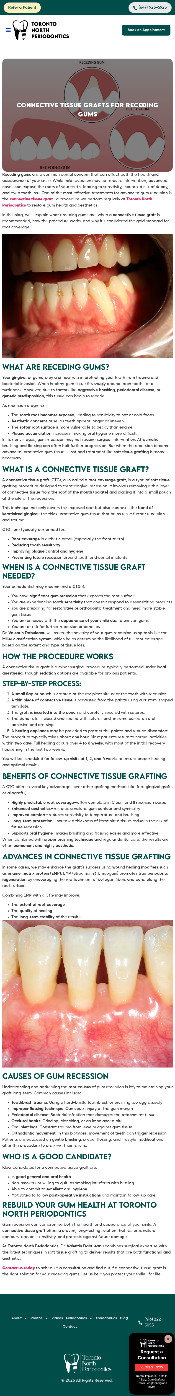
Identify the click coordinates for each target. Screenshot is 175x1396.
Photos (36, 1318)
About (16, 1318)
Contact (70, 1327)
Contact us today (18, 1268)
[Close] (168, 1339)
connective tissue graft (31, 199)
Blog (124, 1318)
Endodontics (106, 1318)
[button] (8, 30)
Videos (57, 1318)
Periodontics (76, 1318)
